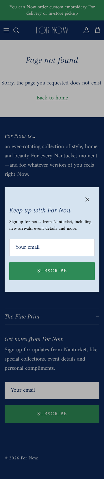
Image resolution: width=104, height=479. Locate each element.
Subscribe (52, 271)
